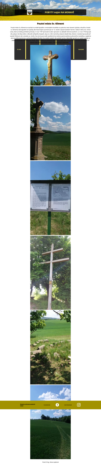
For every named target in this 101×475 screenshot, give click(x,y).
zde (70, 42)
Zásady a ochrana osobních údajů (27, 404)
